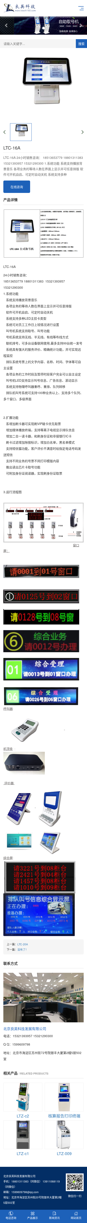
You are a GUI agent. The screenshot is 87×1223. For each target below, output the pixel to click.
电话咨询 (11, 1218)
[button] (6, 25)
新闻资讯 (54, 1218)
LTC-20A (22, 944)
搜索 (81, 43)
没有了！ (22, 949)
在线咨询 (16, 187)
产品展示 (32, 1218)
